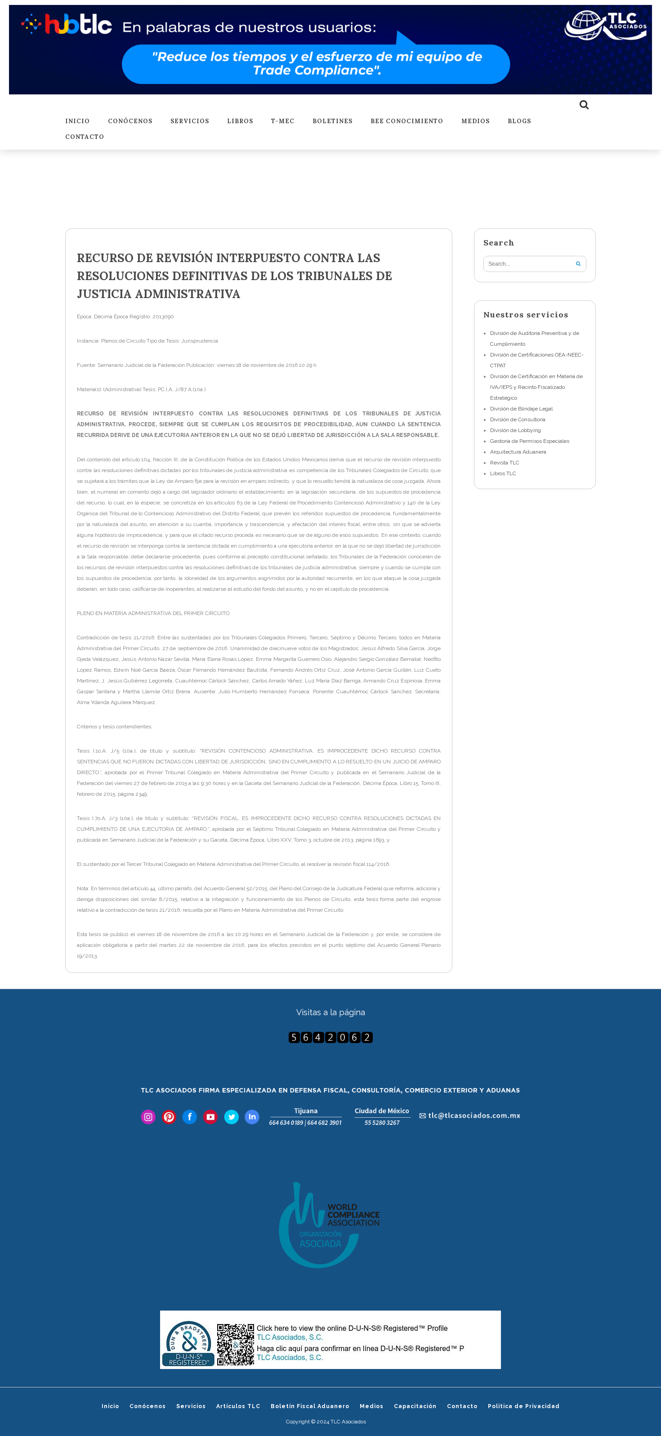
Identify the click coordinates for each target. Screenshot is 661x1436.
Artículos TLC (238, 1406)
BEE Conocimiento (407, 121)
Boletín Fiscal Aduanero (310, 1406)
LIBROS (240, 121)
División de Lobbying (515, 430)
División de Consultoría (517, 419)
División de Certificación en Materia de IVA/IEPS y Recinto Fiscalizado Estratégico (536, 387)
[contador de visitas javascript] (330, 1037)
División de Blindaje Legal (521, 409)
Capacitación (415, 1406)
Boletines (333, 121)
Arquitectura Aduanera (518, 452)
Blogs (519, 121)
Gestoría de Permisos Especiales (529, 441)
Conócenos (130, 121)
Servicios (189, 121)
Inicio (77, 121)
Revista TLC (504, 462)
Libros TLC (503, 473)
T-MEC (283, 121)
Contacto (84, 137)
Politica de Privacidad (524, 1406)
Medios (475, 121)
